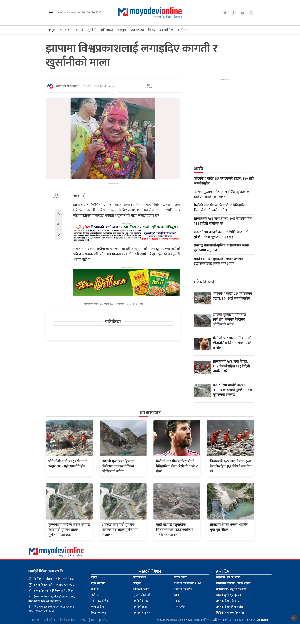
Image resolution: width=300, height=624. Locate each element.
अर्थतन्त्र (95, 595)
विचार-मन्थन (180, 577)
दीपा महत (228, 601)
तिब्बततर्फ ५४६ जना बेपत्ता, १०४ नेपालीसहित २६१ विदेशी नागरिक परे (223, 221)
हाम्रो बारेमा (49, 620)
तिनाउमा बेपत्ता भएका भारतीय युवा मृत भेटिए (229, 527)
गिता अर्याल (229, 607)
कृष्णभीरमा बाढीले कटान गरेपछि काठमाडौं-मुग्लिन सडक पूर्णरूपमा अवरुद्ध (221, 234)
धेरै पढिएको (204, 282)
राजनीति (78, 30)
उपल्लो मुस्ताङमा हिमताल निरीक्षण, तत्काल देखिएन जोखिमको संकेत (221, 194)
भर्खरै (198, 168)
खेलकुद (122, 30)
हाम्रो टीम (35, 620)
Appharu (262, 620)
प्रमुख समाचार (98, 583)
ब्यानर (177, 601)
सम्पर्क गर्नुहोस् (87, 620)
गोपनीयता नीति (67, 620)
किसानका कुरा (98, 612)
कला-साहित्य (97, 607)
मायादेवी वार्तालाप (142, 612)
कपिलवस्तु (106, 30)
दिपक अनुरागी (233, 583)
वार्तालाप (183, 30)
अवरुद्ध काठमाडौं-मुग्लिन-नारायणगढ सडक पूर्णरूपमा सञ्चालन (221, 248)
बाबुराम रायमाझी (231, 589)
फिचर (151, 30)
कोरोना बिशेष (139, 577)
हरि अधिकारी (228, 577)
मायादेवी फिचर (140, 601)
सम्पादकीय (179, 607)
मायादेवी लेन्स (140, 607)
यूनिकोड (102, 620)
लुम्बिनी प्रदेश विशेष (142, 595)
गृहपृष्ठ (51, 30)
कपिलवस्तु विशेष (99, 601)
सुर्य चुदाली (228, 595)
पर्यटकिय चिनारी (141, 589)
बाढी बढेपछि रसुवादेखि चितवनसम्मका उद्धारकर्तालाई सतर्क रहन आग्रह (218, 261)
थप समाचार (150, 412)
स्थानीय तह (137, 30)
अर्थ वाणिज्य (166, 30)
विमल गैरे (230, 612)
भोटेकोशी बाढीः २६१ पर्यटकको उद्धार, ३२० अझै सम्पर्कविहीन (224, 181)
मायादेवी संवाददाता (67, 86)
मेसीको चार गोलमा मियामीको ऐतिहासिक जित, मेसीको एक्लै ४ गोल (220, 208)
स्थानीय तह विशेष (183, 589)
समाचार (64, 30)
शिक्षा (177, 595)
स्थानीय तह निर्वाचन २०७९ (187, 583)
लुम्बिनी (91, 30)
